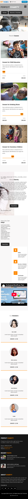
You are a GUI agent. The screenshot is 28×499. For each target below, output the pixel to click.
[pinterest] (15, 488)
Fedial (14, 416)
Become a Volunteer (15, 12)
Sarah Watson (14, 388)
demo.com (7, 448)
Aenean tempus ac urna (12, 455)
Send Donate (20, 275)
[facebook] (2, 488)
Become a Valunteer (22, 264)
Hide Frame (13, 1)
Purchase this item (24, 2)
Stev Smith (14, 332)
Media (19, 252)
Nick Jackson (14, 360)
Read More (14, 206)
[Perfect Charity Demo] (10, 8)
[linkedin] (11, 488)
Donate (4, 12)
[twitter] (5, 488)
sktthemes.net (14, 495)
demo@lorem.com (8, 447)
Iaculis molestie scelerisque (13, 464)
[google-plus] (8, 488)
